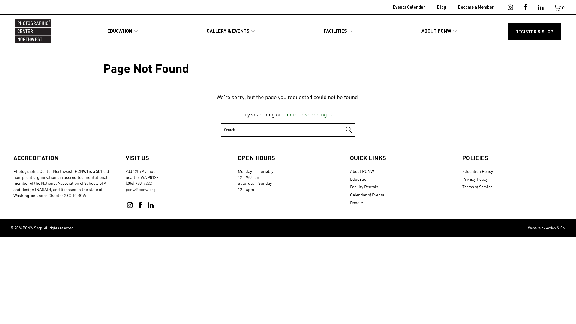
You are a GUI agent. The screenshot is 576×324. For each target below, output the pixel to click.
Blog (441, 7)
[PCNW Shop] (33, 32)
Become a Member (476, 7)
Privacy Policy (475, 179)
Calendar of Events (367, 194)
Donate (356, 202)
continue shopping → (308, 114)
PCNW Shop (32, 228)
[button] (122, 31)
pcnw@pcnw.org (141, 189)
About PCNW (362, 171)
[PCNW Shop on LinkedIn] (540, 8)
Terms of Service (477, 186)
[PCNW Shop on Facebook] (525, 8)
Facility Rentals (364, 186)
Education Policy (477, 171)
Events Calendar (409, 7)
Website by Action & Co (546, 228)
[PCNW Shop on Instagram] (509, 8)
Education (359, 179)
